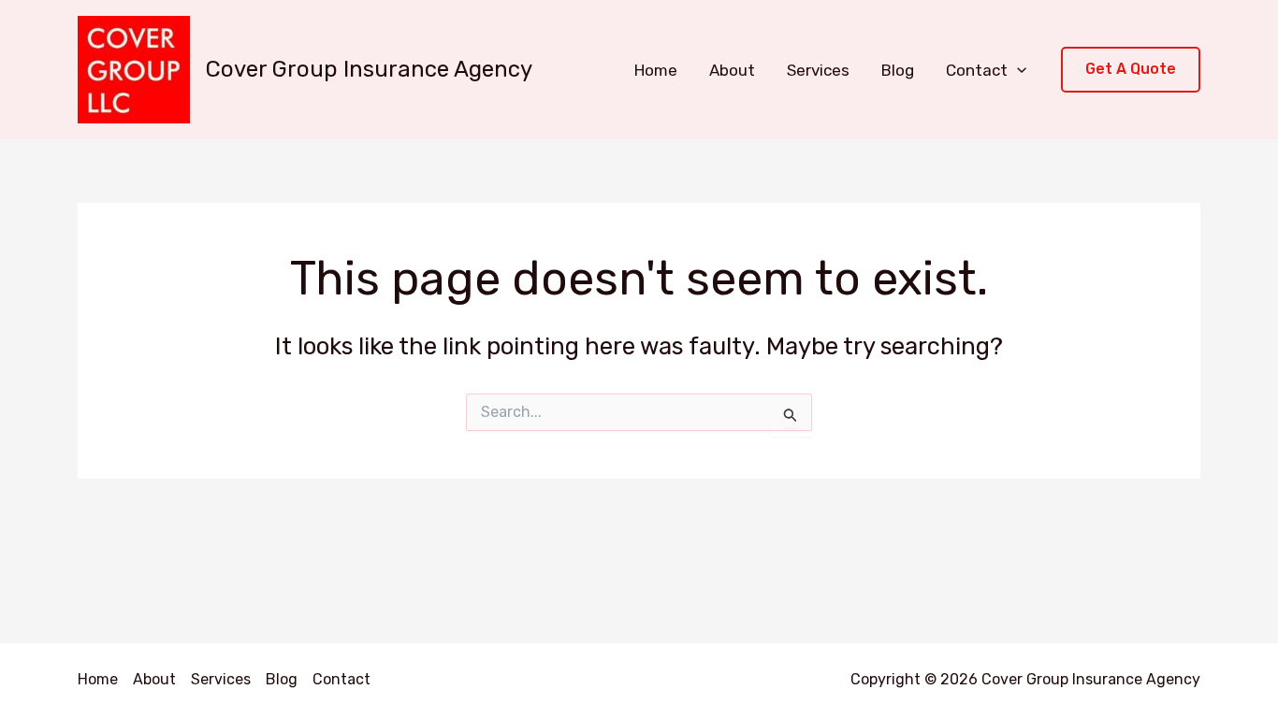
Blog (897, 70)
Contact (977, 70)
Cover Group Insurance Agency (369, 69)
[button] (1130, 70)
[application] (1017, 70)
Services (818, 70)
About (732, 70)
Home (655, 70)
